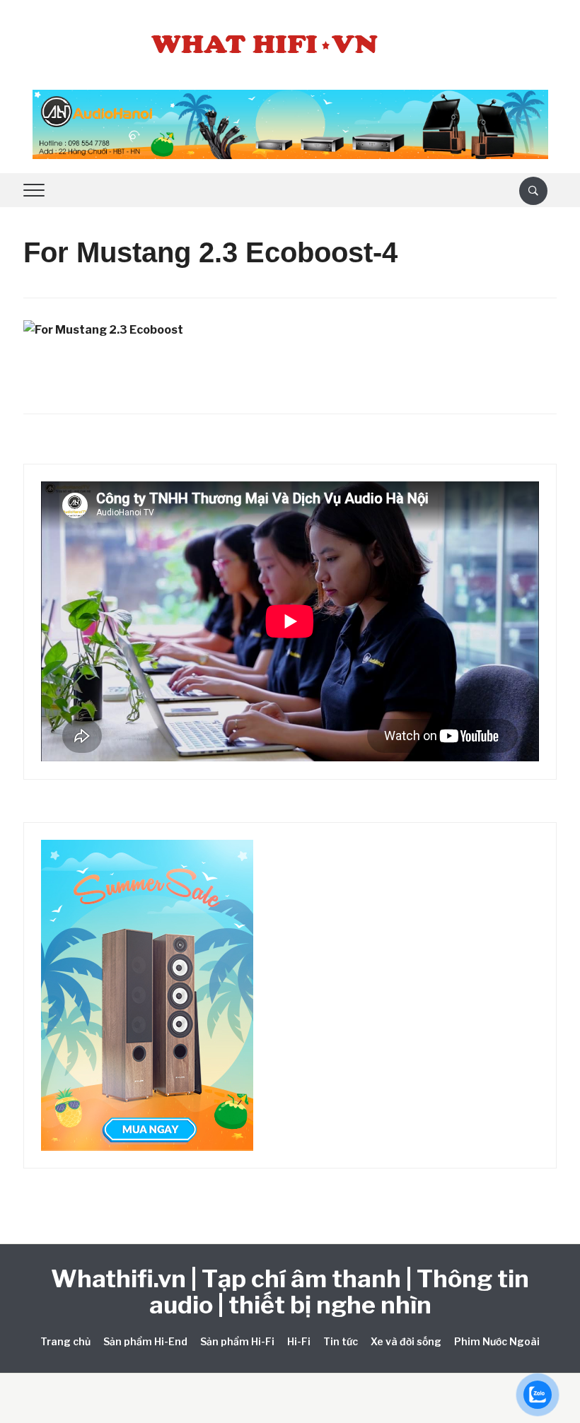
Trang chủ (65, 1341)
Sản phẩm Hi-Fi (237, 1341)
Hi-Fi (299, 1341)
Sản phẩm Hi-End (145, 1341)
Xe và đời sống (406, 1341)
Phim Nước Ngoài (497, 1341)
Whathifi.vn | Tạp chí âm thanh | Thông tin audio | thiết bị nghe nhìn (290, 1291)
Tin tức (340, 1341)
